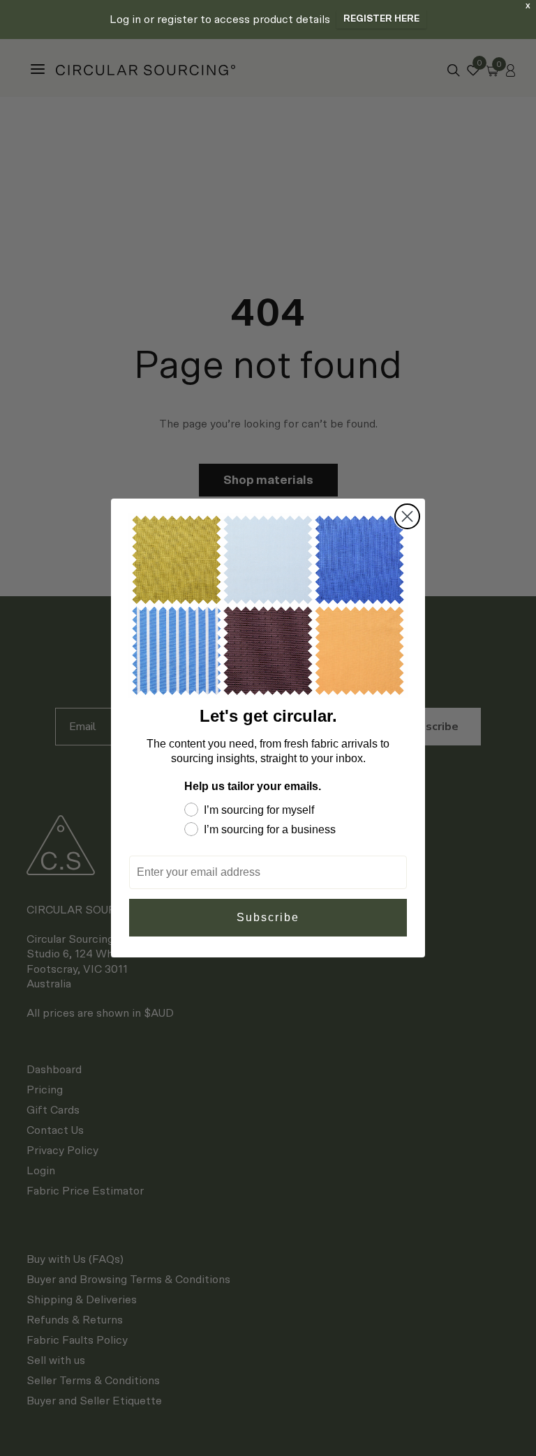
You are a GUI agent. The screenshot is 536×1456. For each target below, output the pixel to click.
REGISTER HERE (381, 19)
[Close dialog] (407, 516)
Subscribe (268, 917)
